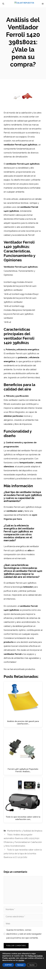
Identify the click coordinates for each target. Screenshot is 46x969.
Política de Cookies (35, 956)
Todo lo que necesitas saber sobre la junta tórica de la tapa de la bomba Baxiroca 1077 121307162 (23, 853)
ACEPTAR (8, 965)
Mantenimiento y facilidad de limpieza (24, 830)
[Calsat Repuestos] (24, 3)
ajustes (21, 960)
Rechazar (20, 965)
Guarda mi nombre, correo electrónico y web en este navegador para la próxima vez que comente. (24, 934)
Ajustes (31, 965)
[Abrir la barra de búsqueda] (3, 3)
